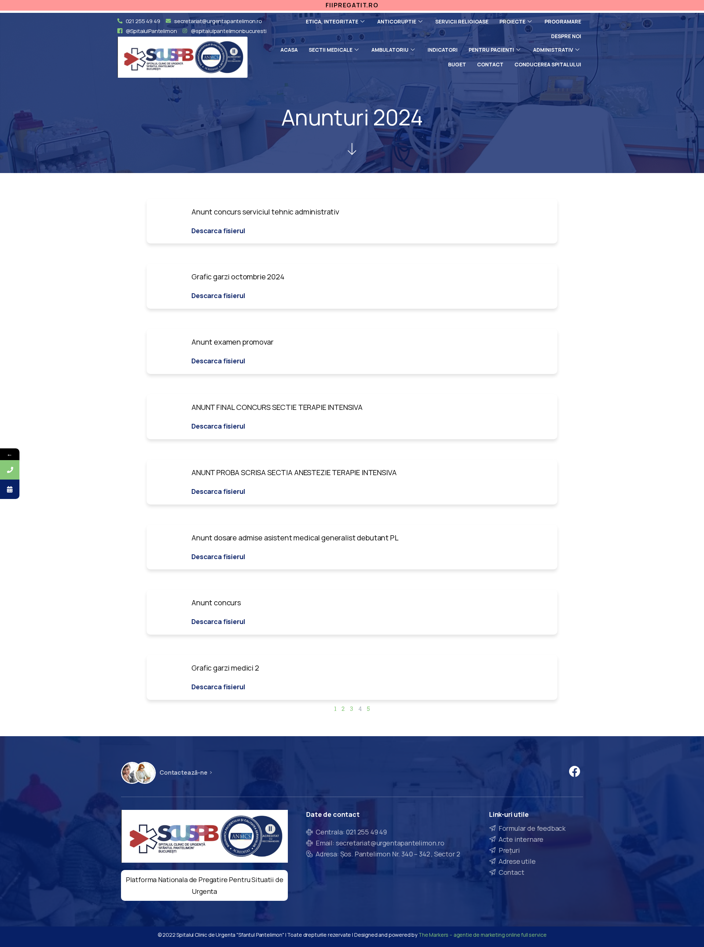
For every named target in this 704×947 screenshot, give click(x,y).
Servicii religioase (461, 21)
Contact (490, 64)
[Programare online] (9, 489)
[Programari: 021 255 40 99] (9, 470)
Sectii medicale (330, 49)
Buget (457, 64)
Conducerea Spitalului (547, 64)
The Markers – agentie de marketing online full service (482, 934)
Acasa (289, 49)
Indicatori (443, 49)
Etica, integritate (332, 21)
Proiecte (512, 21)
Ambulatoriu (389, 49)
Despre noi (566, 36)
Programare (562, 21)
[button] (218, 230)
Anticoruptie (396, 21)
